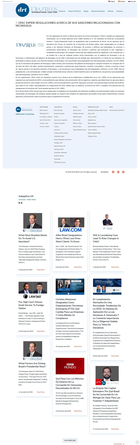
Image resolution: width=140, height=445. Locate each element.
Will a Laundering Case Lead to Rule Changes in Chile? (106, 238)
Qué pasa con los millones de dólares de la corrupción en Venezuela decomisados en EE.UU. (70, 383)
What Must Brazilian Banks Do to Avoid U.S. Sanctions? (33, 238)
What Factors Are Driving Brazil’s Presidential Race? (32, 365)
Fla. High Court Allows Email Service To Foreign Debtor (31, 305)
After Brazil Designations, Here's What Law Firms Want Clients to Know (69, 238)
